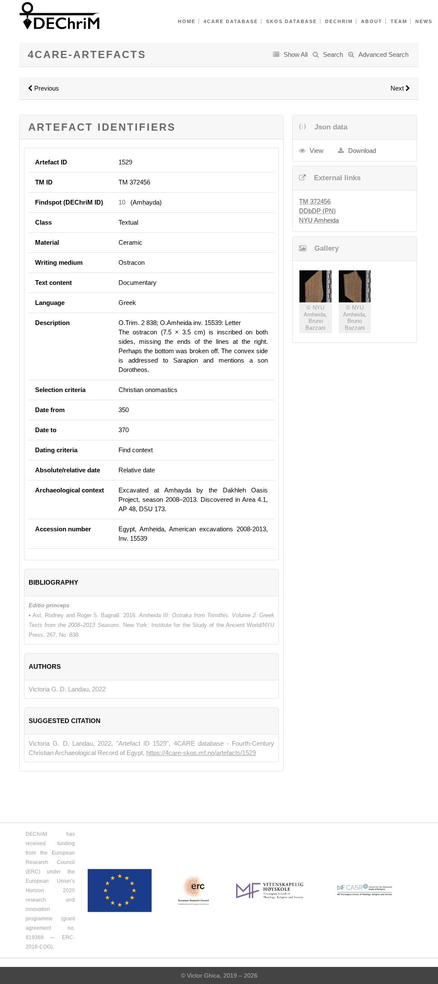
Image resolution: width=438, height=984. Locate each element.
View (316, 150)
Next (398, 88)
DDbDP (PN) (317, 210)
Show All (296, 54)
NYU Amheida (319, 220)
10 (121, 202)
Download (362, 150)
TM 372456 (315, 201)
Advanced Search (383, 54)
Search (333, 54)
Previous (46, 88)
